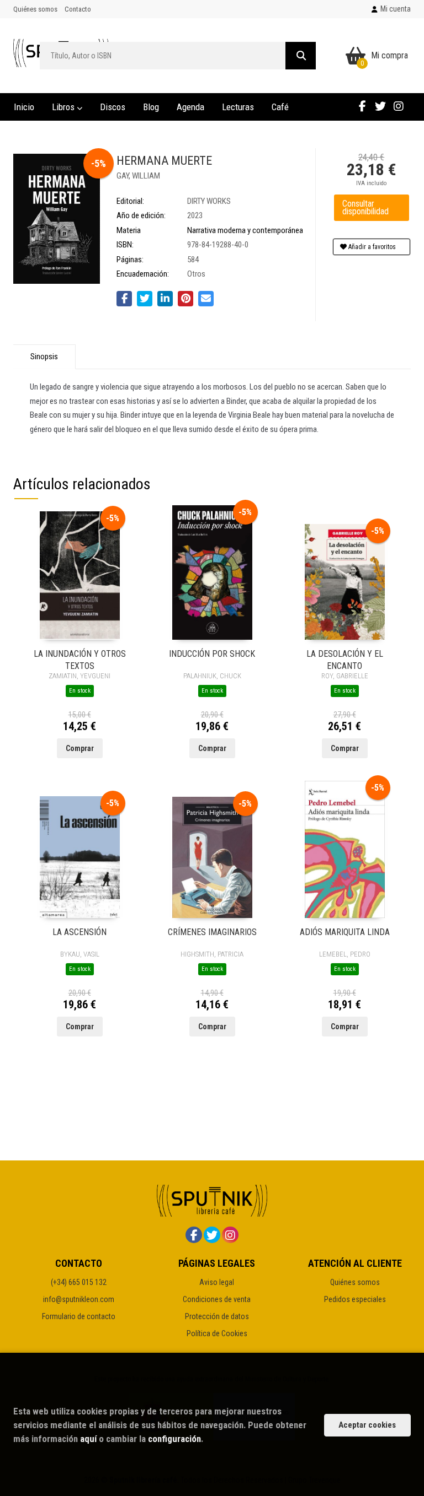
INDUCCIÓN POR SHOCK (212, 654)
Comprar (80, 748)
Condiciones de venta (217, 1299)
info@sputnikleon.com (78, 1299)
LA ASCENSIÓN (79, 932)
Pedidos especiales (355, 1299)
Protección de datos (217, 1316)
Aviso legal (216, 1282)
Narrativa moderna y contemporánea (245, 230)
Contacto (78, 9)
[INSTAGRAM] (398, 106)
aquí (88, 1438)
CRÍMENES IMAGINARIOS (212, 932)
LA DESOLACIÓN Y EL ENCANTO (344, 659)
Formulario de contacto (78, 1316)
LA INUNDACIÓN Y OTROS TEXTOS (80, 659)
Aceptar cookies (367, 1425)
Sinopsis (44, 356)
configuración (174, 1438)
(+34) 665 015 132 (79, 1282)
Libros (64, 106)
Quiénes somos (35, 9)
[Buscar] (300, 55)
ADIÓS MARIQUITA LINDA (345, 932)
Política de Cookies (217, 1333)
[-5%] (80, 575)
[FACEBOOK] (362, 106)
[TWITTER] (380, 106)
